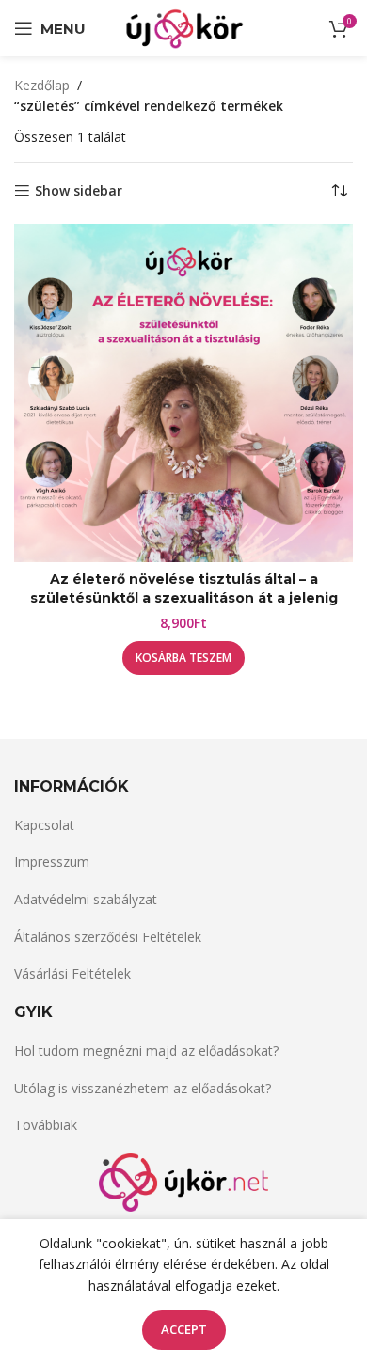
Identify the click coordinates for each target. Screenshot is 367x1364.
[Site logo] (184, 27)
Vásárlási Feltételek (72, 973)
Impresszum (51, 861)
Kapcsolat (44, 825)
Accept (184, 1329)
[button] (183, 658)
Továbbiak (45, 1125)
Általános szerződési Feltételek (107, 937)
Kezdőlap (42, 85)
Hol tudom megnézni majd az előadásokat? (146, 1050)
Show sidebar (78, 191)
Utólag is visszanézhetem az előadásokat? (142, 1088)
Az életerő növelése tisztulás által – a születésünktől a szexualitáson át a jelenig (184, 588)
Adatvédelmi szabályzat (85, 899)
